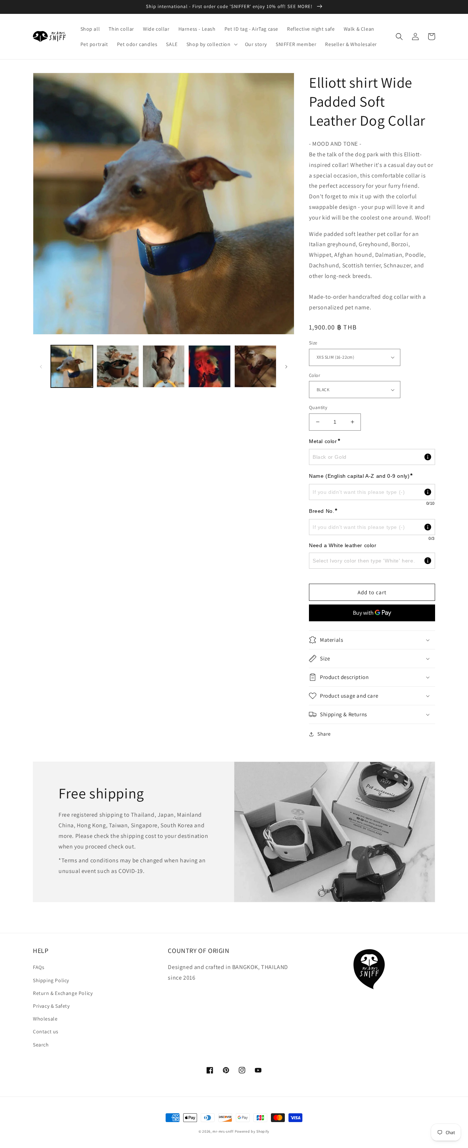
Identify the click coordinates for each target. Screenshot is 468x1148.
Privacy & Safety (51, 1006)
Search (41, 1044)
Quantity (318, 407)
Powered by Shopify (252, 1131)
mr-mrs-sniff (222, 1131)
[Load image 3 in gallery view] (164, 366)
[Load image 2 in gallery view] (118, 366)
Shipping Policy (51, 980)
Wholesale (45, 1018)
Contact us (45, 1031)
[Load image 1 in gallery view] (72, 366)
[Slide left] (41, 366)
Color (314, 375)
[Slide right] (286, 366)
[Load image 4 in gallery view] (209, 366)
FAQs (38, 967)
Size (313, 343)
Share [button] (324, 734)
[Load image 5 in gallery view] (255, 366)
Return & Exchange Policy (63, 993)
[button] (211, 44)
